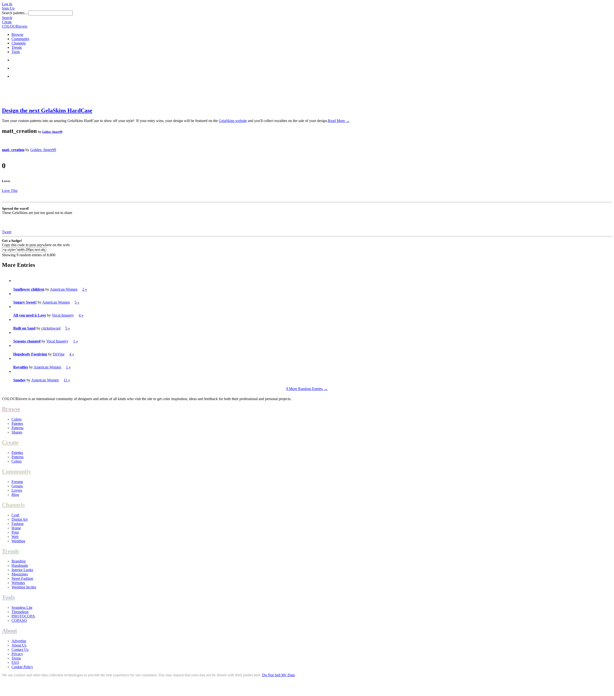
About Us (19, 645)
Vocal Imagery (63, 315)
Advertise (19, 641)
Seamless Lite (22, 607)
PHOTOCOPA (23, 616)
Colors (17, 419)
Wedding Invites (24, 587)
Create (7, 22)
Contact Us (20, 649)
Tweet (6, 232)
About (9, 631)
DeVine (59, 354)
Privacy (17, 654)
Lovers (17, 490)
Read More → (339, 121)
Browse (17, 34)
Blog (15, 495)
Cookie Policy (22, 667)
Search (7, 18)
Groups (17, 486)
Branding (19, 561)
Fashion (18, 524)
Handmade (20, 565)
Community (21, 39)
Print (15, 532)
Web (15, 537)
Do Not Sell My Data (278, 675)
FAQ (15, 662)
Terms (16, 658)
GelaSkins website (233, 121)
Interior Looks (22, 570)
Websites (18, 583)
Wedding (18, 541)
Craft (15, 515)
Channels (19, 43)
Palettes (17, 423)
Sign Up (8, 8)
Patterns (18, 428)
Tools (16, 52)
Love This (10, 191)
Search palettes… (15, 13)
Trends (17, 47)
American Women (63, 289)
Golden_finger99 (52, 132)
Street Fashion (22, 578)
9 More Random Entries (307, 389)
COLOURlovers (14, 26)
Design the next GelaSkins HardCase (47, 110)
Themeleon (20, 612)
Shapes (17, 432)
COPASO (19, 620)
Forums (17, 482)
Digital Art (20, 519)
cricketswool (50, 328)
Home (16, 528)
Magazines (20, 574)
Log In (7, 4)
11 (67, 380)
